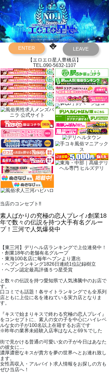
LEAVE (81, 49)
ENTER (26, 48)
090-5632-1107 (59, 65)
